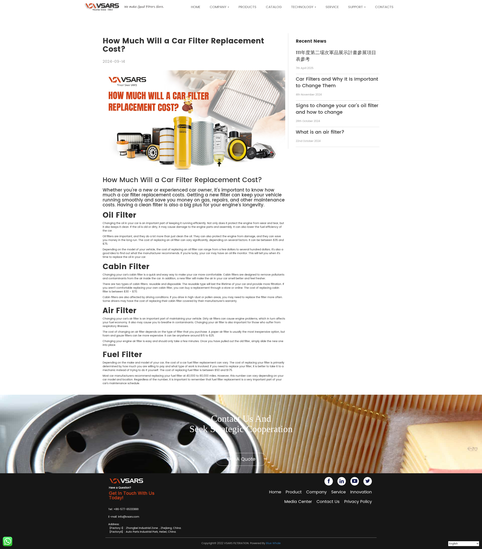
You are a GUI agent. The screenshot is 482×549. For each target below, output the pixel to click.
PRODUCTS (247, 7)
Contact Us (328, 501)
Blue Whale (273, 543)
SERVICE (332, 7)
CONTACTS (384, 7)
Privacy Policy (358, 501)
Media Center (298, 501)
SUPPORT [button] (356, 7)
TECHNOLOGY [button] (302, 7)
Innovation (361, 492)
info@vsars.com (128, 517)
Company (316, 492)
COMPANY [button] (218, 7)
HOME (195, 7)
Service (338, 492)
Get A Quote (241, 459)
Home (275, 492)
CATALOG (274, 7)
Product (294, 492)
